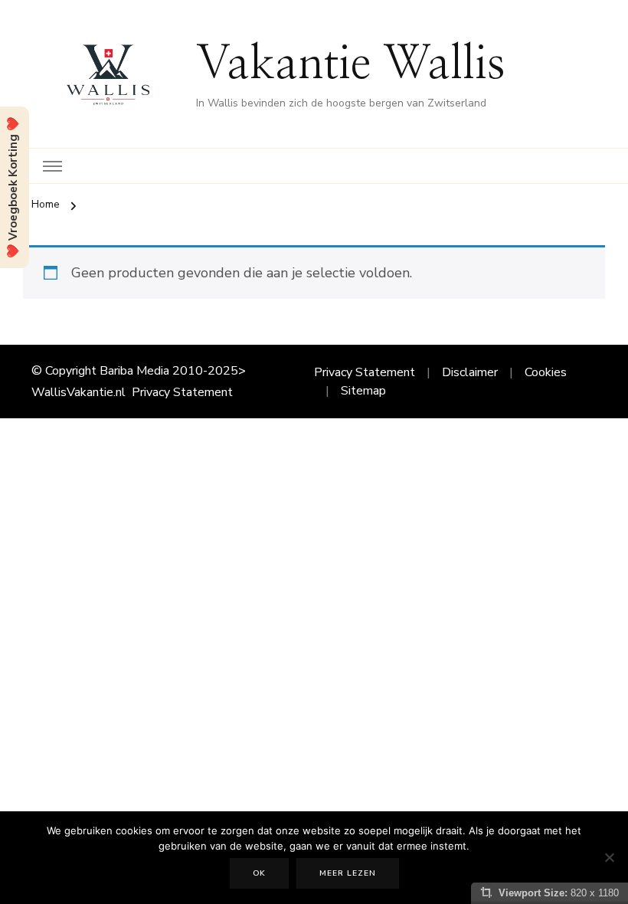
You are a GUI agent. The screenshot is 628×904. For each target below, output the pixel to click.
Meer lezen (347, 873)
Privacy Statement (182, 392)
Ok (259, 873)
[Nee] (609, 857)
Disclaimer (470, 372)
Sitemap (363, 390)
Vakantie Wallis (350, 64)
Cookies (546, 372)
